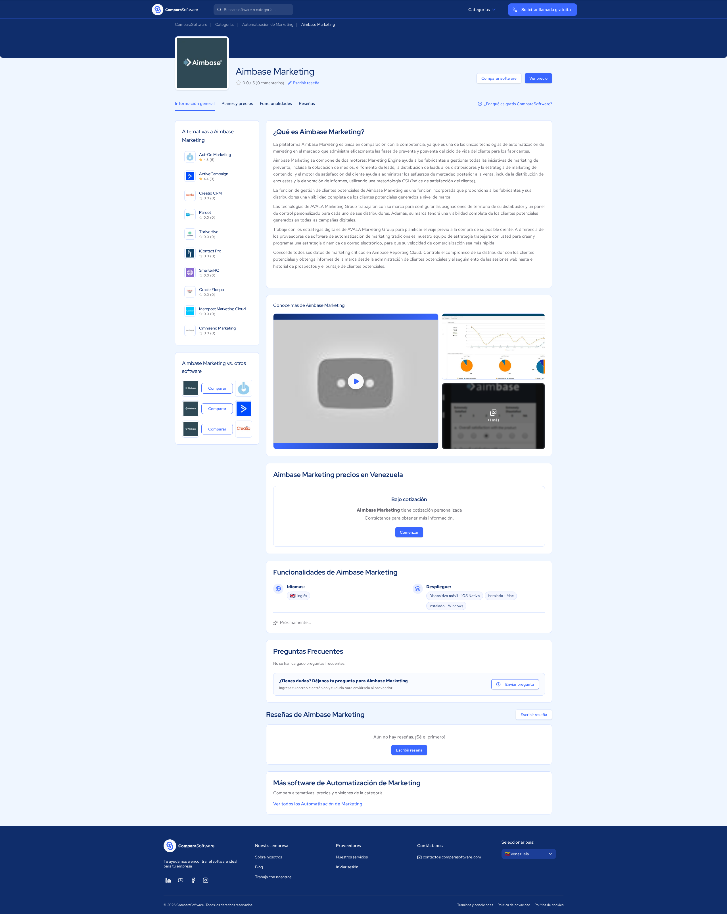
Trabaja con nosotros (273, 876)
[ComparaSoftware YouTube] (180, 880)
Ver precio (538, 78)
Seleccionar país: (518, 842)
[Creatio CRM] (243, 429)
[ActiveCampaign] (243, 408)
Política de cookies (549, 905)
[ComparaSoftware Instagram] (205, 880)
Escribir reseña (306, 82)
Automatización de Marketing (267, 24)
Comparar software (499, 78)
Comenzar (409, 532)
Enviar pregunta (519, 684)
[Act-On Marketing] (243, 388)
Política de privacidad (514, 905)
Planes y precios (237, 103)
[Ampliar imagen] (493, 346)
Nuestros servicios (352, 857)
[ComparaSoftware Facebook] (193, 880)
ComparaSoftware (191, 24)
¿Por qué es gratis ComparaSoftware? (518, 103)
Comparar (220, 388)
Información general (195, 103)
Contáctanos (430, 845)
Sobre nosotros (268, 857)
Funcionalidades (276, 103)
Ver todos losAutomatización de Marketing (317, 804)
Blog (259, 866)
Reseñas (307, 103)
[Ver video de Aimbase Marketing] (355, 381)
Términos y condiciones (475, 905)
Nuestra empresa (271, 845)
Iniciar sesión (347, 866)
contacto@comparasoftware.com (452, 857)
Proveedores (348, 845)
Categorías (479, 9)
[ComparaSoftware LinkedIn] (168, 880)
